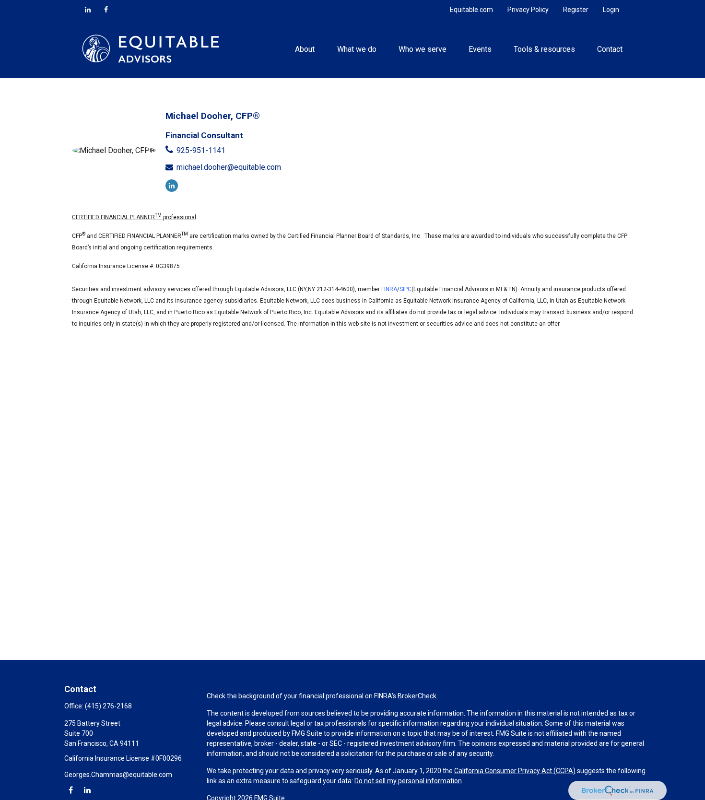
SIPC (405, 289)
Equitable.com (471, 9)
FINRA (389, 289)
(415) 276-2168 (108, 706)
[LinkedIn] (88, 9)
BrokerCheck (417, 696)
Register (575, 9)
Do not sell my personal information (408, 781)
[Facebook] (106, 9)
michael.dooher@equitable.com (228, 167)
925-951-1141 (200, 150)
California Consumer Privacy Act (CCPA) (515, 771)
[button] (305, 48)
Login (611, 9)
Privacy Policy (528, 9)
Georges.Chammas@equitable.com (118, 774)
